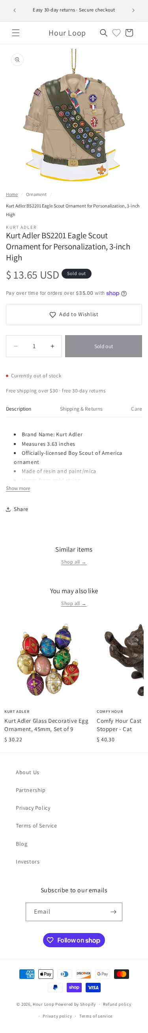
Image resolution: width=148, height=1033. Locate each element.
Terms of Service (36, 825)
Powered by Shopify (75, 1004)
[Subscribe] (113, 912)
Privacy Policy (33, 807)
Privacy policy (57, 1016)
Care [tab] (136, 408)
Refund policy (117, 1004)
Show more (18, 488)
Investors (27, 861)
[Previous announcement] (14, 10)
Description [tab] (19, 408)
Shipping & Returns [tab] (81, 408)
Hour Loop (43, 1004)
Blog (21, 843)
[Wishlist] (116, 32)
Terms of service (95, 1016)
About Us (27, 772)
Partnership (31, 790)
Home (12, 194)
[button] (15, 32)
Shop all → (74, 561)
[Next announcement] (133, 10)
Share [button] (21, 509)
